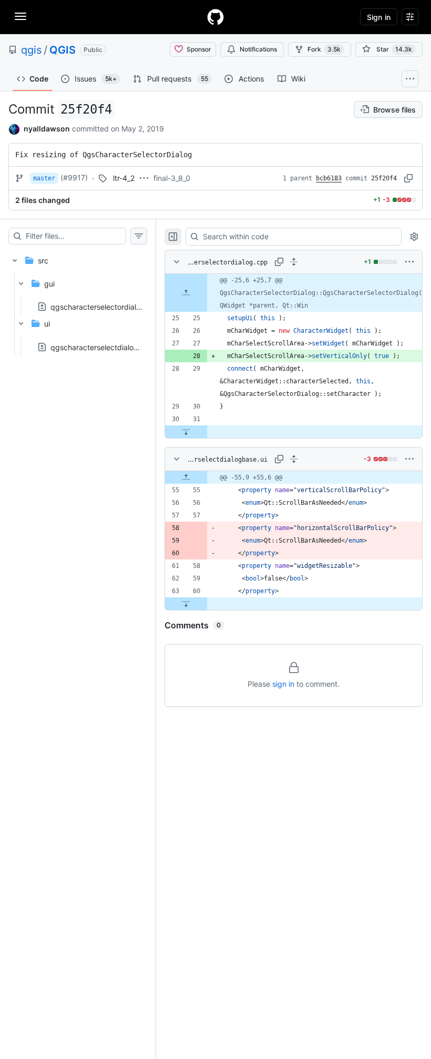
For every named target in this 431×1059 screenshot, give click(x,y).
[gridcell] (293, 293)
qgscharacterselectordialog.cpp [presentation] (105, 306)
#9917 (74, 177)
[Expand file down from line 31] (186, 431)
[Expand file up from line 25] (186, 293)
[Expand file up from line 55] (186, 477)
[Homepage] (215, 16)
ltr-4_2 (124, 178)
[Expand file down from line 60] (186, 603)
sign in (283, 683)
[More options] (409, 261)
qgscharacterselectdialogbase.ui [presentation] (106, 346)
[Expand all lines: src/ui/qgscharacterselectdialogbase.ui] (293, 459)
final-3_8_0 (171, 178)
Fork (324, 49)
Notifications (258, 49)
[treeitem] (77, 300)
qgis (31, 50)
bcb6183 (329, 178)
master (44, 178)
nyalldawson (47, 128)
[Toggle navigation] (20, 16)
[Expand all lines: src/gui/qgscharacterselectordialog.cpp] (293, 261)
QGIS (62, 50)
